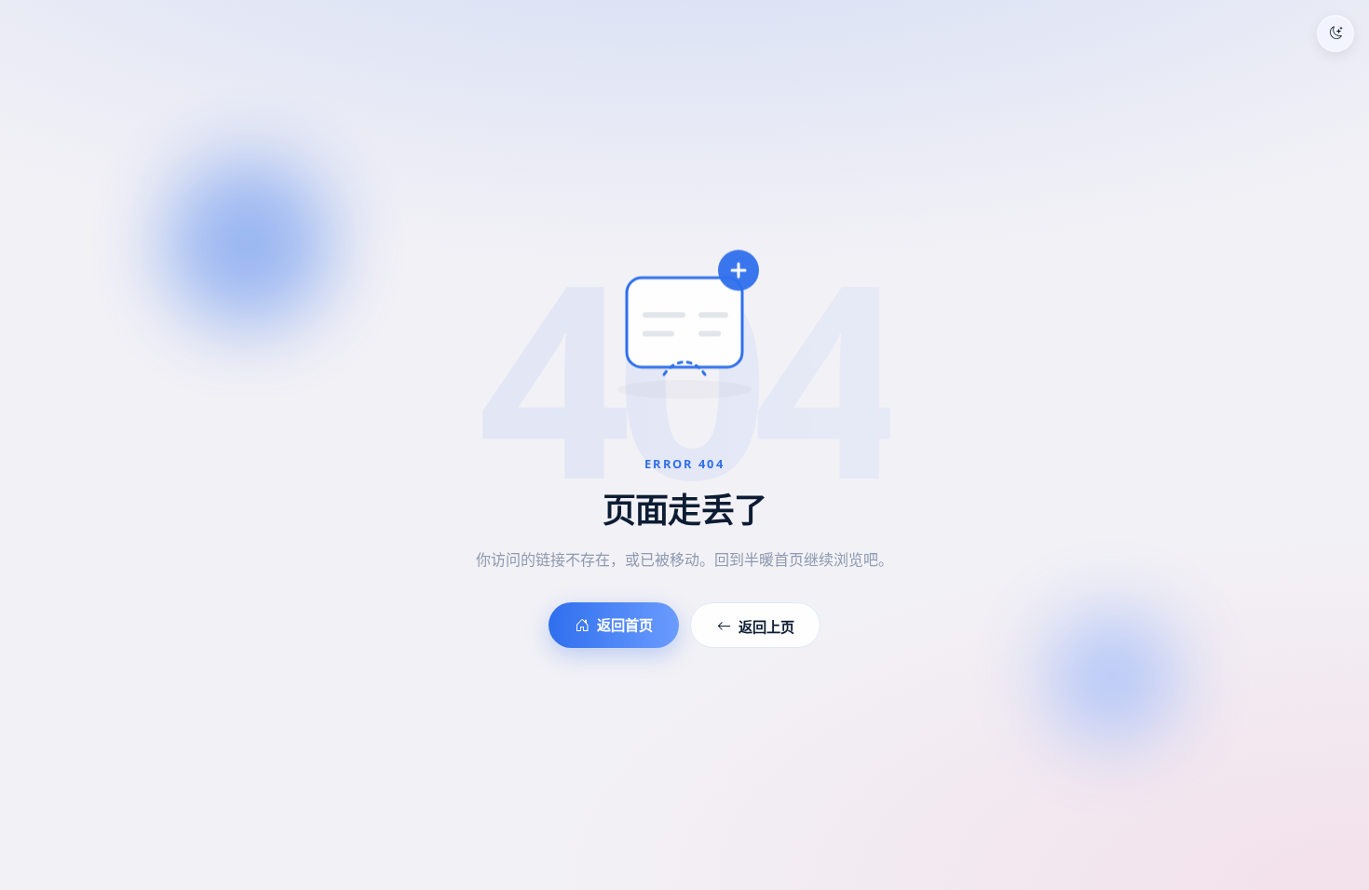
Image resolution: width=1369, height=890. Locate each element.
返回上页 (766, 626)
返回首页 (625, 624)
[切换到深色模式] (1335, 33)
